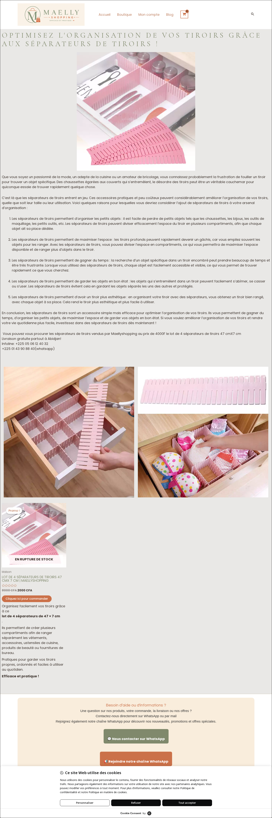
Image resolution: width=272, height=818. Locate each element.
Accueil (104, 14)
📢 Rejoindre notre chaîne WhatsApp (136, 761)
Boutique (124, 14)
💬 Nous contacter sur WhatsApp (136, 738)
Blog (169, 14)
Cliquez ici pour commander (27, 599)
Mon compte (148, 14)
